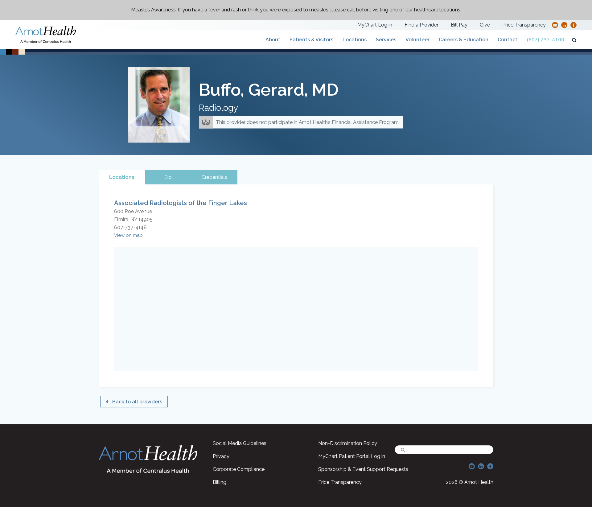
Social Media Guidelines (239, 443)
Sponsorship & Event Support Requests (363, 469)
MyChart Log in (374, 25)
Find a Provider (421, 25)
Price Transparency (524, 25)
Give (485, 25)
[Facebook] (574, 25)
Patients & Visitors (311, 40)
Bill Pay (459, 25)
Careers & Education (463, 40)
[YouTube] (555, 25)
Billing (219, 482)
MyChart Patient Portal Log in (351, 456)
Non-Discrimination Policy (347, 443)
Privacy (221, 456)
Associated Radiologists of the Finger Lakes (180, 203)
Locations (355, 40)
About (272, 40)
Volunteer (417, 40)
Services (386, 40)
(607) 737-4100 (545, 39)
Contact (507, 40)
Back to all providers (137, 402)
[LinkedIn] (564, 25)
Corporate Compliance (239, 469)
